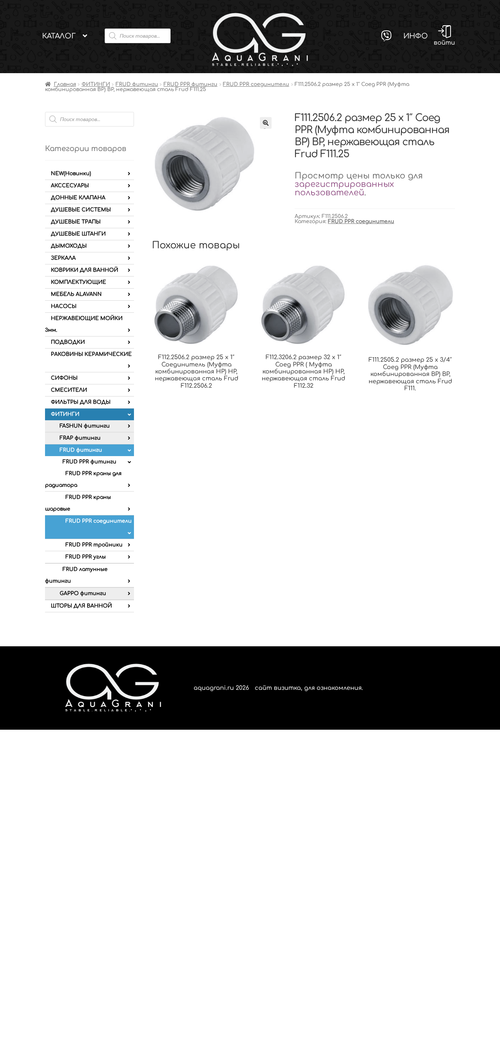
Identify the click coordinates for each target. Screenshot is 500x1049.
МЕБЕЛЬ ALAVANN (76, 294)
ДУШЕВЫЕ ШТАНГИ (78, 234)
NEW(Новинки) (71, 173)
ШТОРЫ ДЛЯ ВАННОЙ (81, 606)
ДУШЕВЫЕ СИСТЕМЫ (81, 210)
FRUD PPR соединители (256, 84)
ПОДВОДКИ (68, 342)
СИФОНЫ (64, 378)
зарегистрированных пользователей (344, 188)
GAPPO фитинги (83, 593)
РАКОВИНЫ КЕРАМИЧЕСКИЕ (91, 354)
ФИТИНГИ (96, 84)
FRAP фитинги (80, 438)
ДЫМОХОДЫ (69, 246)
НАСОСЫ (64, 306)
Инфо (415, 36)
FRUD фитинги (137, 84)
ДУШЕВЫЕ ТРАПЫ (76, 222)
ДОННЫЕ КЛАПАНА (78, 197)
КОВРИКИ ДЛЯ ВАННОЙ (84, 270)
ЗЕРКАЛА (63, 258)
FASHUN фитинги (85, 426)
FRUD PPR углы (86, 557)
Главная (65, 84)
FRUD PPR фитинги (190, 84)
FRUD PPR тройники (94, 545)
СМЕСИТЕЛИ (69, 390)
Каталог (59, 36)
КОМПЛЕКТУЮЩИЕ (78, 282)
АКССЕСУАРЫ (70, 185)
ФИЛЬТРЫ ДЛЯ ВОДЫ (81, 402)
